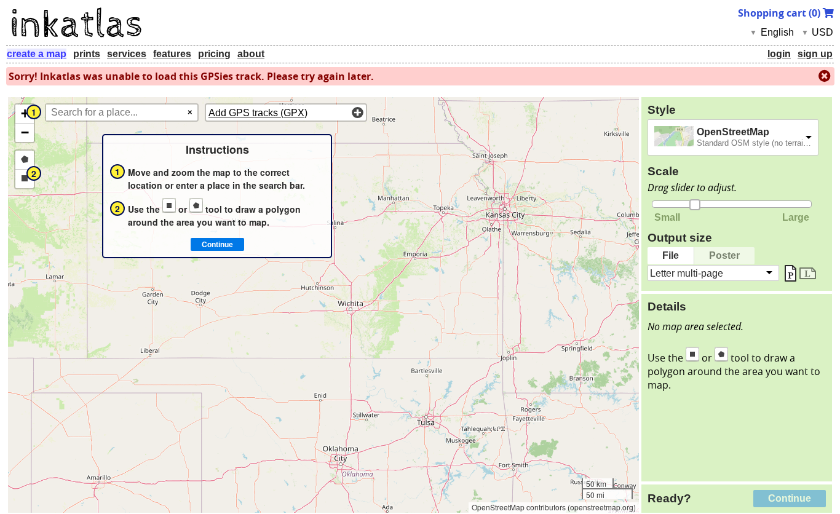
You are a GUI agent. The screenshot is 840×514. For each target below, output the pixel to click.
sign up (815, 54)
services (126, 54)
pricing (214, 54)
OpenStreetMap (733, 132)
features (172, 54)
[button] (24, 114)
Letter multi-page (686, 272)
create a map (36, 54)
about (250, 54)
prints (86, 54)
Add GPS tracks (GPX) (257, 113)
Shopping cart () (780, 13)
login (779, 54)
